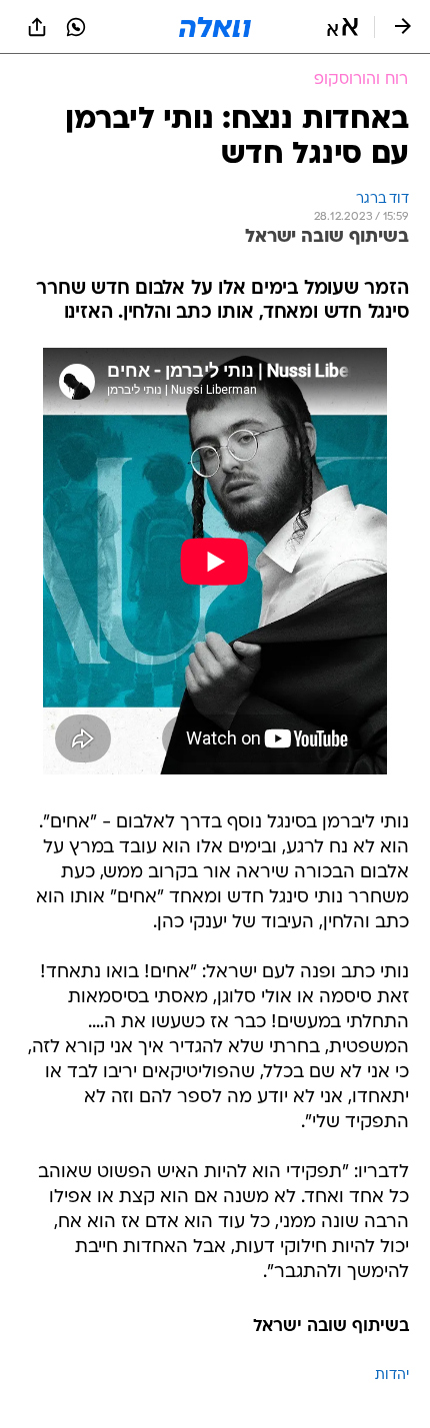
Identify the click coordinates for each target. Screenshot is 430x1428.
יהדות (392, 1375)
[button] (342, 27)
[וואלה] (215, 27)
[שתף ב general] (37, 27)
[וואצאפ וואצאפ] (76, 27)
